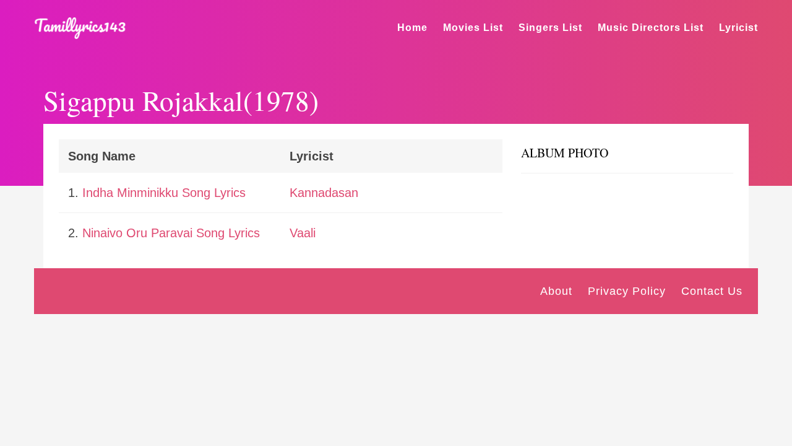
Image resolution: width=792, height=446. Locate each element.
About (556, 291)
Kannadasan (324, 192)
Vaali (303, 233)
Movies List (473, 27)
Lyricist (738, 27)
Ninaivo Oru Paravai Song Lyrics (171, 233)
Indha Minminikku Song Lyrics (164, 192)
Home (412, 27)
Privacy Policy (627, 291)
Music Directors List (651, 27)
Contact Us (711, 291)
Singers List (550, 27)
